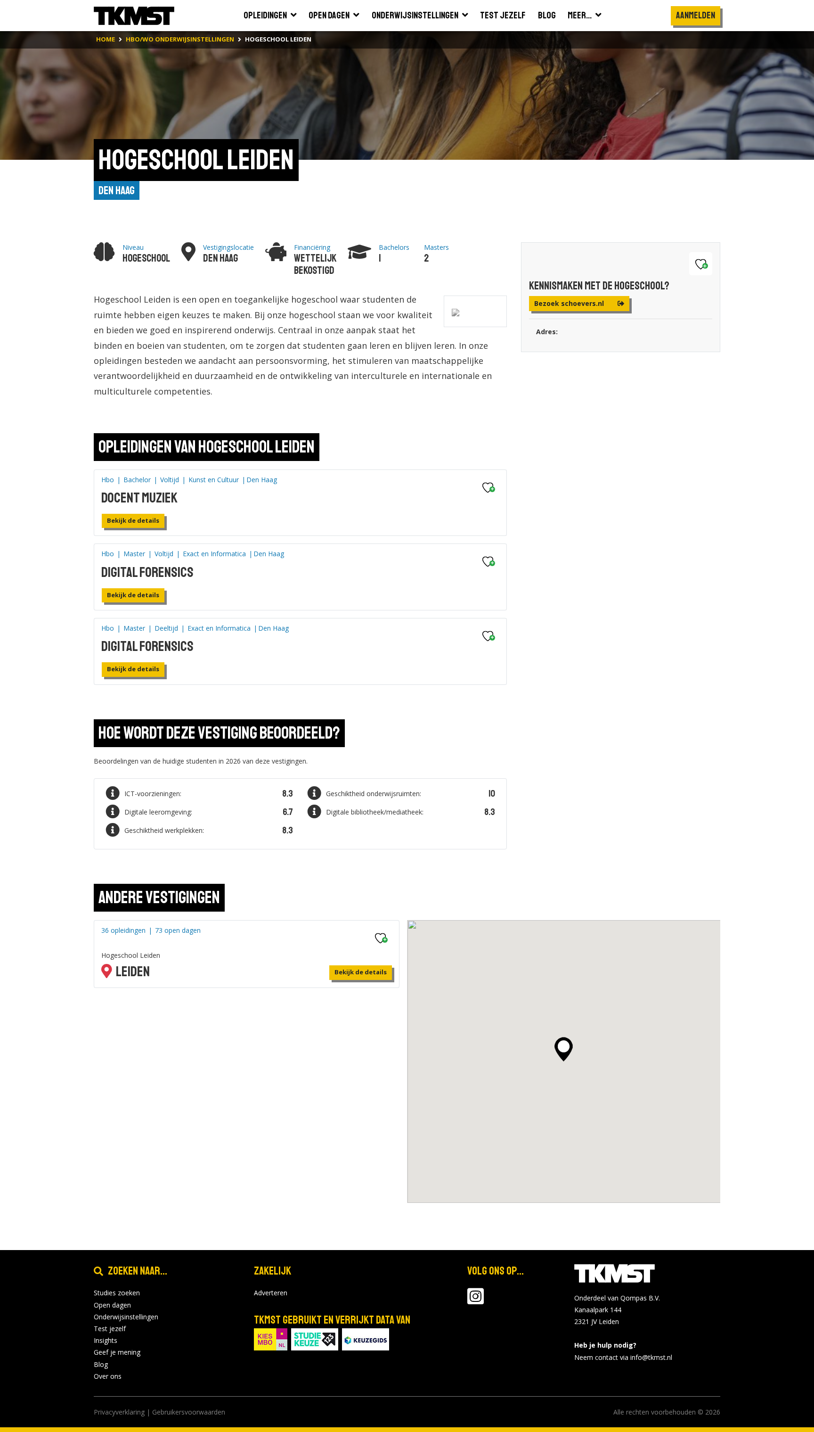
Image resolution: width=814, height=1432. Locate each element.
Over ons (108, 1376)
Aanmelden (695, 15)
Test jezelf (110, 1328)
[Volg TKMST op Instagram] (475, 1300)
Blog (101, 1364)
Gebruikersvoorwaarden (188, 1411)
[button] (563, 1049)
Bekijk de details (133, 520)
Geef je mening (117, 1352)
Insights (105, 1340)
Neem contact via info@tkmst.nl (623, 1357)
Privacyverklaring (119, 1411)
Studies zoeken (117, 1292)
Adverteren (270, 1292)
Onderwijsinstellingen (126, 1316)
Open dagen (112, 1304)
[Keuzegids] (365, 1338)
